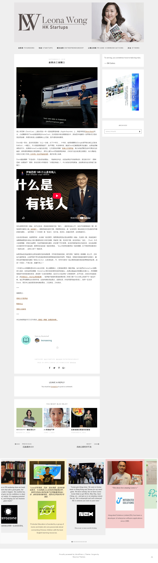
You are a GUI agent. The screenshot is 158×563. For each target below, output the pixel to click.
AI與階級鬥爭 (49, 430)
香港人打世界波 (67, 148)
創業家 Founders (26, 48)
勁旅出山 (19, 304)
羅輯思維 (73, 362)
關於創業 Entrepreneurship (70, 48)
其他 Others (134, 48)
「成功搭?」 (33, 229)
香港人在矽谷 (21, 309)
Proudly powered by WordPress (71, 554)
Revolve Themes (79, 557)
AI (43, 362)
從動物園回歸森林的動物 (80, 430)
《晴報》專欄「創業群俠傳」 (47, 320)
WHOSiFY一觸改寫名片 (26, 430)
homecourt (64, 362)
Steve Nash (89, 131)
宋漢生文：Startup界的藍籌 (31, 277)
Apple (47, 362)
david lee (54, 362)
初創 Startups (46, 48)
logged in (54, 387)
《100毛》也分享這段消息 (38, 154)
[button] (72, 542)
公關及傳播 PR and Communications (106, 48)
